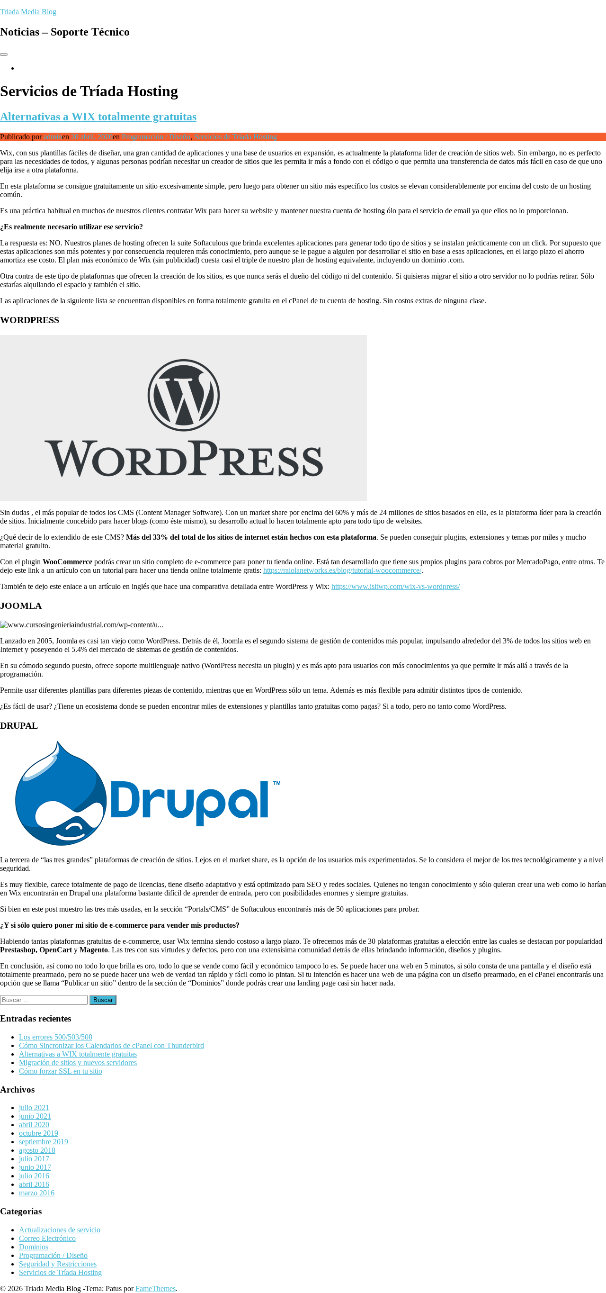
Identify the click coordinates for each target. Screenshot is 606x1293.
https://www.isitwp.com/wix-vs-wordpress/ (395, 586)
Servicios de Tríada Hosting (235, 137)
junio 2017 (35, 1167)
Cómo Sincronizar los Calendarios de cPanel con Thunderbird (111, 1045)
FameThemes (155, 1288)
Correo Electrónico (47, 1238)
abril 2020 (34, 1125)
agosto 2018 (37, 1150)
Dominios (33, 1247)
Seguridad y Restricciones (58, 1264)
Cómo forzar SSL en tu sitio (60, 1071)
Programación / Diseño (156, 137)
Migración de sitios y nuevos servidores (78, 1062)
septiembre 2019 (43, 1142)
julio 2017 (34, 1159)
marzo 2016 (36, 1193)
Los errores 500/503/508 (55, 1037)
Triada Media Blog (28, 12)
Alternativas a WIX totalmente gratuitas (98, 116)
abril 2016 (34, 1184)
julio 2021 (34, 1107)
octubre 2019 (38, 1133)
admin (53, 137)
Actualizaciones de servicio (59, 1230)
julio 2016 (34, 1176)
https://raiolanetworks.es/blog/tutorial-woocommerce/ (342, 570)
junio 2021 (35, 1116)
